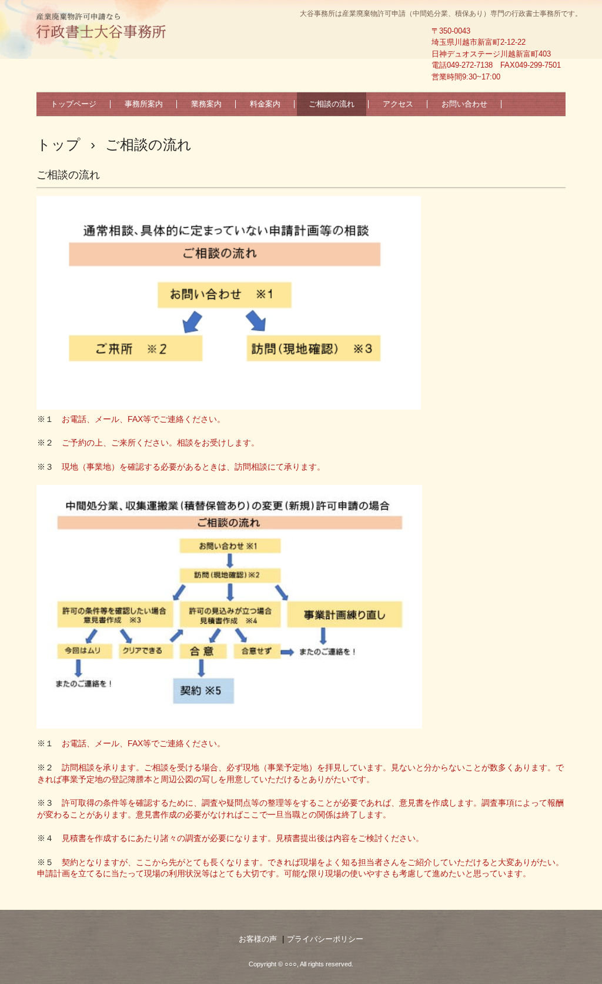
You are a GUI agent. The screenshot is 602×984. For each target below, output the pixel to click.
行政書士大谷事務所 (101, 26)
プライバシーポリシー (325, 939)
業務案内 (206, 103)
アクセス (398, 103)
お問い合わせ (464, 103)
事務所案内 (144, 103)
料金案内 (265, 103)
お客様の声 (258, 939)
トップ (58, 144)
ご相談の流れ (331, 103)
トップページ (73, 103)
